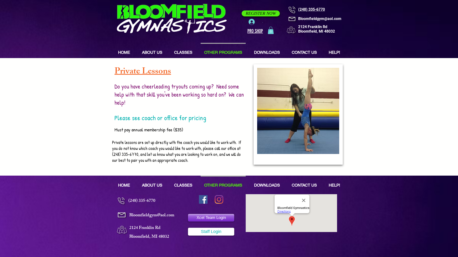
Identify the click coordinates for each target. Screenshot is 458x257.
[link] (271, 30)
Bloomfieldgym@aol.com (319, 18)
